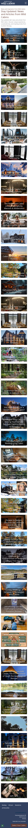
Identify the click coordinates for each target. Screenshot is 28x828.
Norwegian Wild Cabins (8, 2)
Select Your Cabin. (19, 825)
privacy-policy (5, 808)
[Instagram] (2, 825)
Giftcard (10, 805)
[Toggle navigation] (25, 3)
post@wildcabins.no (20, 812)
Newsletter (18, 805)
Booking (4, 805)
